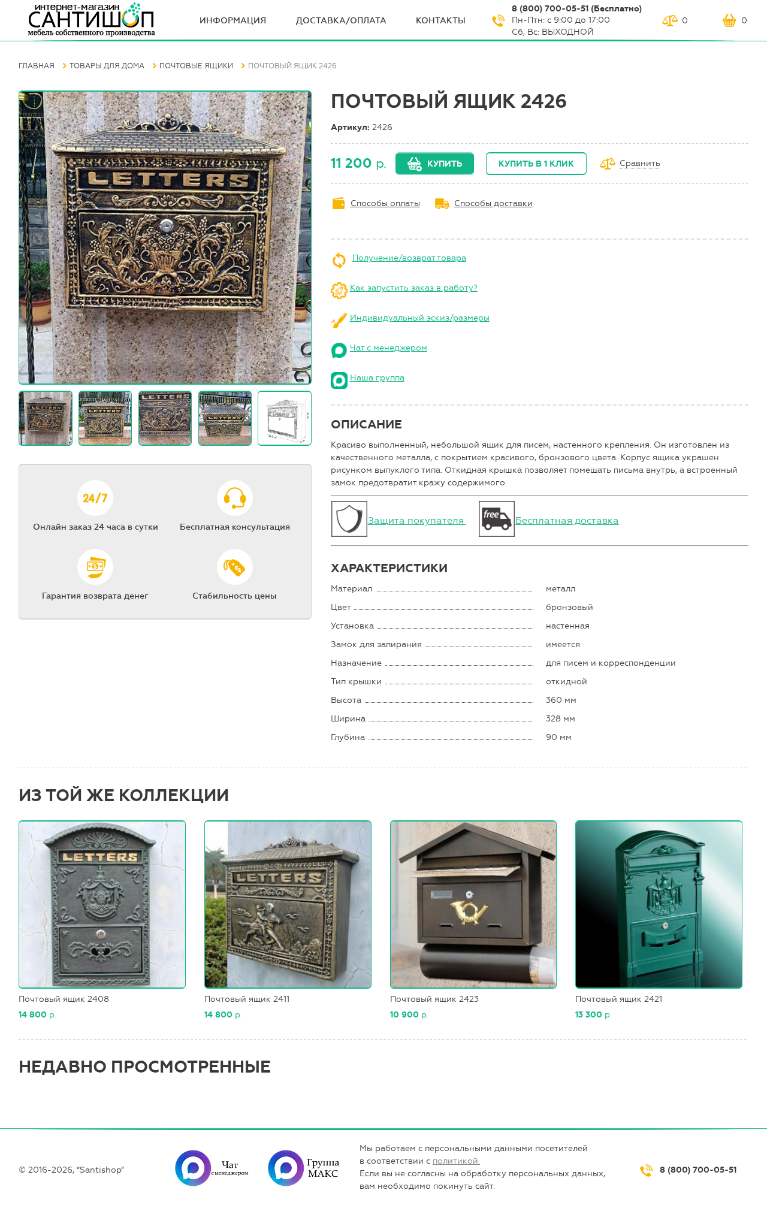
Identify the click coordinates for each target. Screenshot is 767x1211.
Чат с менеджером (388, 348)
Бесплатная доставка (567, 520)
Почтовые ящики (196, 66)
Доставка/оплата (341, 21)
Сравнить (640, 163)
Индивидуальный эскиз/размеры (420, 318)
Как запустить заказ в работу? (414, 288)
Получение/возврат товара (409, 258)
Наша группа (377, 378)
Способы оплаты (385, 203)
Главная (37, 66)
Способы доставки (493, 203)
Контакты (441, 21)
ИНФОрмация (233, 21)
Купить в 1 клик (536, 164)
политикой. (456, 1161)
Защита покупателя (417, 520)
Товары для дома (107, 66)
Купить (444, 164)
